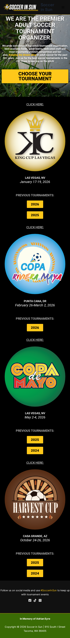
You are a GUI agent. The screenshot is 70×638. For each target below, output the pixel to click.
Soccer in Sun (47, 7)
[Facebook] (29, 600)
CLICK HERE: (35, 104)
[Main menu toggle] (63, 7)
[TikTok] (35, 600)
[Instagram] (40, 600)
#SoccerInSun (49, 590)
